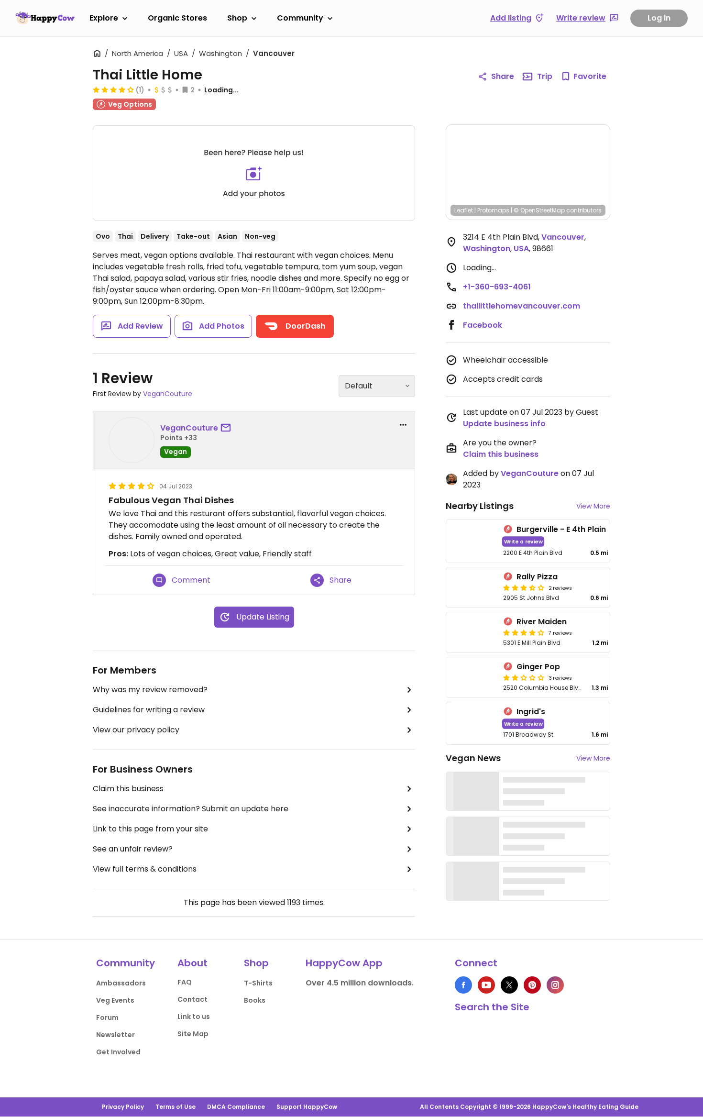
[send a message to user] (227, 428)
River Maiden (541, 621)
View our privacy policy (136, 729)
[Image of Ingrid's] (472, 723)
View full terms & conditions (145, 868)
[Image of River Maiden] (472, 632)
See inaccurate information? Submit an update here (190, 808)
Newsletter (115, 1035)
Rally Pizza (537, 576)
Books (254, 1000)
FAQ (184, 982)
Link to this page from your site (150, 828)
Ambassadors (121, 983)
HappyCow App (344, 963)
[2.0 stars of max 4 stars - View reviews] (523, 677)
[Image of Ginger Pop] (472, 677)
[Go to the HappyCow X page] (509, 985)
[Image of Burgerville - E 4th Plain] (472, 541)
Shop (237, 17)
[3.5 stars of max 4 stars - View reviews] (523, 587)
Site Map (193, 1034)
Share (502, 76)
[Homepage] (45, 17)
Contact (192, 999)
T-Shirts (258, 983)
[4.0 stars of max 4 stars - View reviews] (113, 89)
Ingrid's (530, 711)
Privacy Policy (123, 1107)
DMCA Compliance (236, 1107)
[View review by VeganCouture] (131, 440)
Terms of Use (175, 1107)
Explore (103, 17)
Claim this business (128, 788)
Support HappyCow (306, 1107)
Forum (107, 1017)
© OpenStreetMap (539, 210)
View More (593, 506)
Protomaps (493, 210)
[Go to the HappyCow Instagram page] (555, 985)
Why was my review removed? (150, 689)
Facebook (482, 325)
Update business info (504, 423)
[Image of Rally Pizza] (472, 587)
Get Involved (118, 1052)
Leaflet (463, 210)
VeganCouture (167, 393)
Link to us (193, 1016)
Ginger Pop (538, 666)
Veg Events (115, 1000)
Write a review (523, 541)
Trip (544, 76)
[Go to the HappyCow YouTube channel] (486, 985)
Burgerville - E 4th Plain (561, 529)
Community (300, 17)
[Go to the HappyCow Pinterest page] (532, 985)
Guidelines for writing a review (149, 709)
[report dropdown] (403, 425)
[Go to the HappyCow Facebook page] (463, 985)
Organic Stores (177, 17)
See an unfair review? (133, 848)
